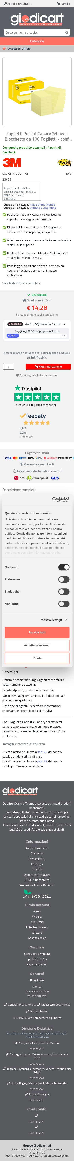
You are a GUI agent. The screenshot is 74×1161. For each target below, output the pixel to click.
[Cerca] (66, 32)
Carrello (65, 3)
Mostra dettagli (51, 620)
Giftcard (37, 932)
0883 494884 (37, 1089)
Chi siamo (37, 853)
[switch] (63, 579)
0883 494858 (20, 1018)
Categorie (37, 41)
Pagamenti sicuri (37, 964)
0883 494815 (37, 1064)
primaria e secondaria (43, 207)
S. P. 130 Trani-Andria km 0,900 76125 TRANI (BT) (37, 991)
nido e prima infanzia (42, 204)
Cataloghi (37, 864)
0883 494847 (29, 1005)
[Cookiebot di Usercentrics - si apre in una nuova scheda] (52, 499)
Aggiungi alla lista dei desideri (39, 375)
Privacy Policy (37, 858)
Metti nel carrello (50, 366)
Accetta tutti (37, 632)
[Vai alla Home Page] (4, 49)
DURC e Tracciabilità (37, 880)
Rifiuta (37, 658)
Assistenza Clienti (37, 848)
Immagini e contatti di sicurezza (23, 743)
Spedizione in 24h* (39, 300)
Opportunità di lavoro (37, 874)
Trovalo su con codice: (20, 193)
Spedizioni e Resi (37, 959)
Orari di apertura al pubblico (44, 1018)
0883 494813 (37, 1100)
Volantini (37, 869)
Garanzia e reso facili (38, 464)
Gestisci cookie (37, 938)
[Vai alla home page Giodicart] (37, 19)
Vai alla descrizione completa (21, 283)
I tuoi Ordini (37, 922)
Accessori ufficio (19, 48)
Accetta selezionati (37, 645)
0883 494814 (37, 1049)
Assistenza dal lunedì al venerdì (39, 471)
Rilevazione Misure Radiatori (37, 885)
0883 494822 (37, 1133)
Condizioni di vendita (37, 953)
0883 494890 (63, 1005)
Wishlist (37, 916)
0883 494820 (37, 1122)
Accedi (18, 3)
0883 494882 (37, 1078)
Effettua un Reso (37, 927)
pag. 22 (42, 751)
